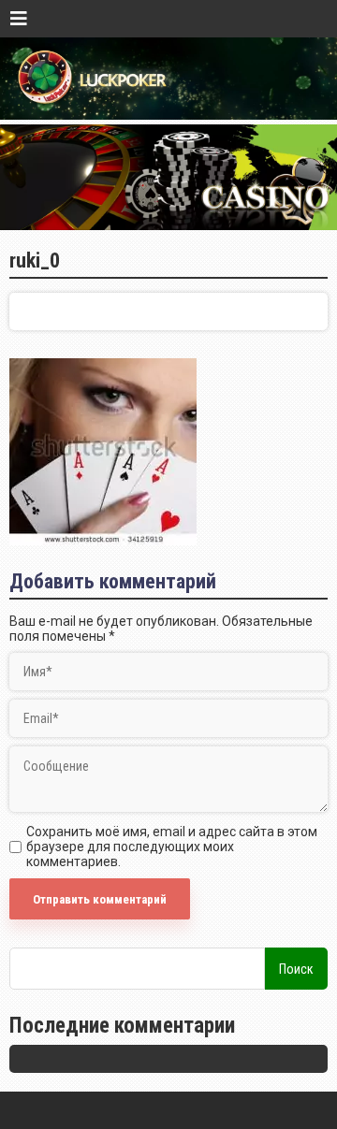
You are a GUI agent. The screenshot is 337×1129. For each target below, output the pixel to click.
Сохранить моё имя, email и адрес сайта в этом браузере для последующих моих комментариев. (171, 846)
